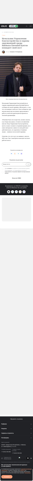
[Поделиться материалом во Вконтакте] (11, 153)
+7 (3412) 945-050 (17, 453)
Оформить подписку (16, 419)
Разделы (4, 428)
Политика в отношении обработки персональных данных (15, 462)
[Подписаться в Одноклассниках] (20, 191)
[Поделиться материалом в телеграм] (18, 153)
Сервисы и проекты (7, 433)
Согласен (7, 477)
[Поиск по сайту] (26, 26)
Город (3, 35)
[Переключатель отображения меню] (30, 26)
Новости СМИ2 (16, 178)
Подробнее (28, 472)
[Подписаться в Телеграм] (12, 191)
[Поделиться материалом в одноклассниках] (14, 153)
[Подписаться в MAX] (24, 191)
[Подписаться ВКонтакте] (16, 191)
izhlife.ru (22, 470)
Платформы (5, 437)
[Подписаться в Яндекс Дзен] (8, 191)
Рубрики (4, 424)
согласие (9, 168)
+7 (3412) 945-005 (6, 451)
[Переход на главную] (3, 26)
